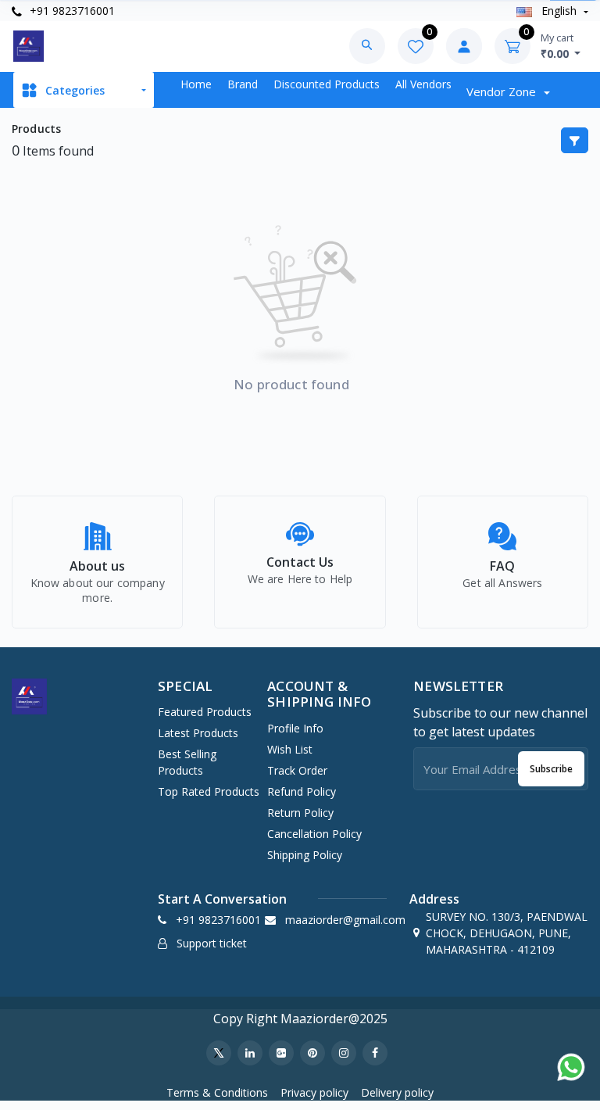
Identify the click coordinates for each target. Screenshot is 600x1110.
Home (196, 84)
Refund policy (301, 791)
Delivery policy (397, 1092)
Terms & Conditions (217, 1092)
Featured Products (205, 711)
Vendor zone (502, 91)
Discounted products (326, 84)
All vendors (423, 84)
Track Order (297, 770)
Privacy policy (314, 1092)
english (559, 10)
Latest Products (198, 732)
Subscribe (551, 768)
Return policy (300, 812)
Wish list (289, 749)
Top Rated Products (208, 791)
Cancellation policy (314, 833)
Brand (242, 84)
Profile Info (295, 728)
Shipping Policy (304, 854)
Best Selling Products (187, 762)
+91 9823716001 (71, 10)
